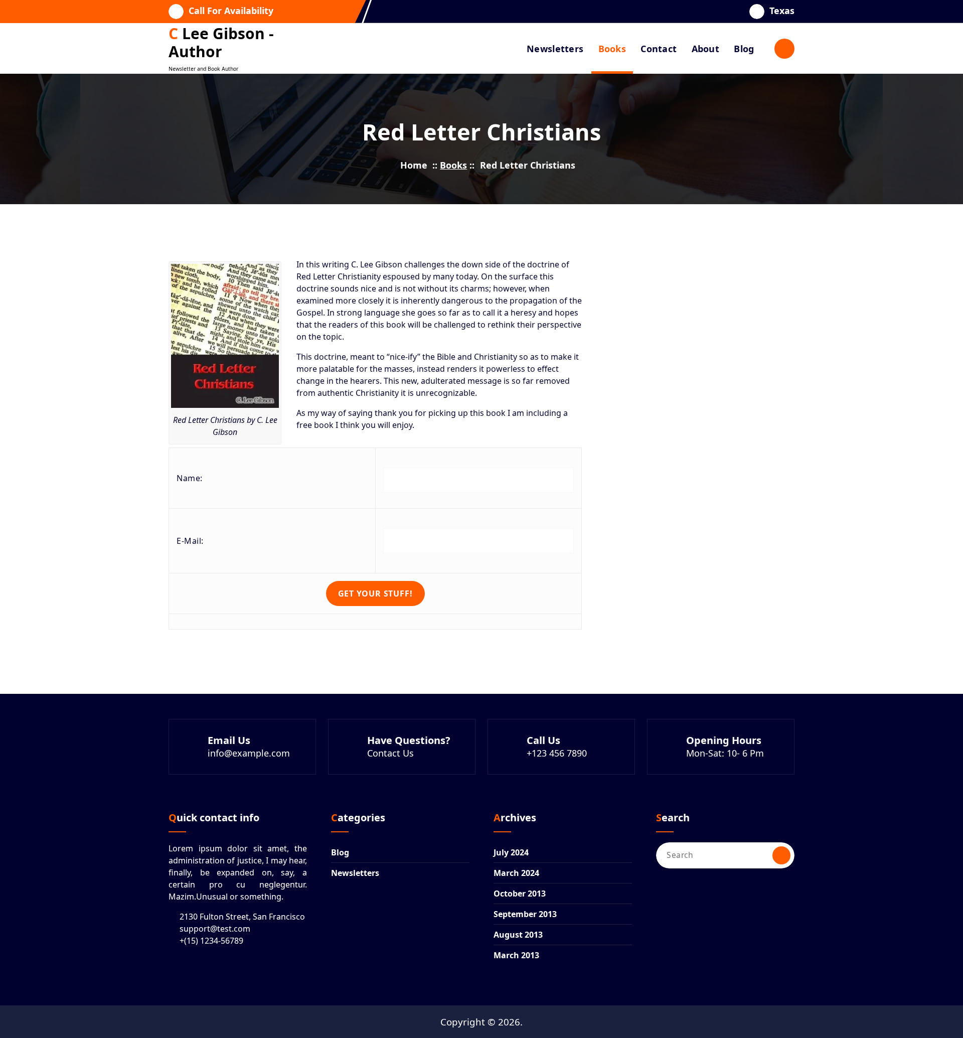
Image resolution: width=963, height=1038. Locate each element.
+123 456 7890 (557, 753)
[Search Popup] (784, 49)
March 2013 (516, 955)
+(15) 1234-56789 (211, 940)
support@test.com (215, 928)
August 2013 (518, 934)
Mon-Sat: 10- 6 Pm (725, 753)
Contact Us (390, 753)
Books (612, 49)
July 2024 (511, 852)
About (706, 49)
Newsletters (555, 49)
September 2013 (525, 914)
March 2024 (516, 872)
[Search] (781, 855)
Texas (781, 11)
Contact (658, 49)
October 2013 (520, 893)
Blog (744, 49)
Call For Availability (231, 11)
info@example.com (249, 753)
